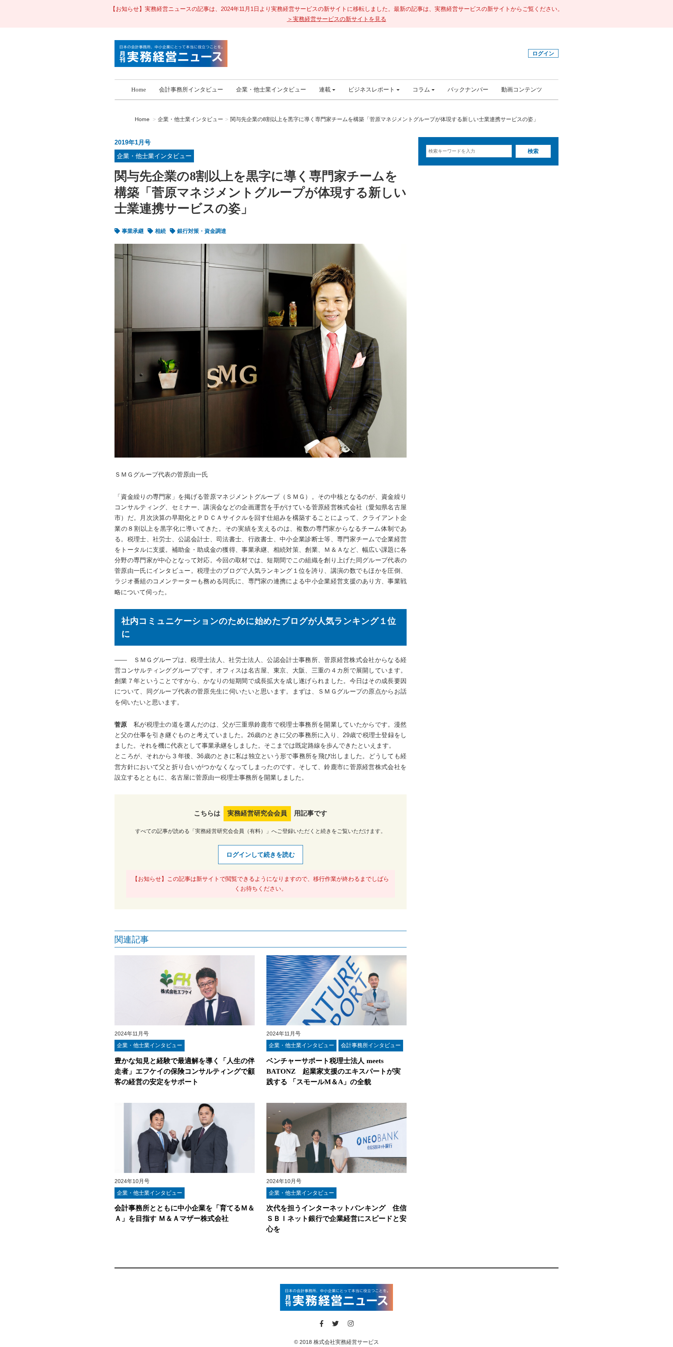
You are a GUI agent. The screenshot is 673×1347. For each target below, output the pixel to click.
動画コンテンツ (521, 89)
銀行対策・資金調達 (201, 231)
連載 (325, 89)
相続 (160, 231)
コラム (421, 89)
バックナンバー (467, 89)
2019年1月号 (133, 142)
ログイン (543, 53)
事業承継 (133, 231)
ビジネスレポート (371, 89)
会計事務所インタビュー (191, 89)
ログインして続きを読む (260, 854)
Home (138, 89)
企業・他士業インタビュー (271, 89)
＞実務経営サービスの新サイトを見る (336, 19)
